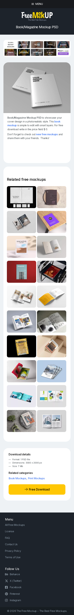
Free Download (39, 489)
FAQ (7, 538)
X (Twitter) (16, 580)
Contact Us (11, 544)
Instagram (15, 600)
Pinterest (15, 593)
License (9, 531)
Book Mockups (17, 478)
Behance (15, 574)
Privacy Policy (13, 550)
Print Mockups (36, 478)
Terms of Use (12, 557)
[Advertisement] (40, 152)
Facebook (15, 587)
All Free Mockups (15, 525)
